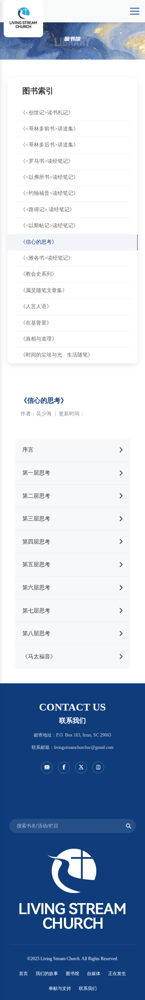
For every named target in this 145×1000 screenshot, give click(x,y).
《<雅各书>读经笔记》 (46, 258)
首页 (23, 973)
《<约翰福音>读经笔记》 (49, 193)
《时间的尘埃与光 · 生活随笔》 (56, 355)
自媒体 (93, 973)
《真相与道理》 (38, 339)
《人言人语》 (36, 306)
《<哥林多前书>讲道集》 (49, 129)
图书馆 (72, 973)
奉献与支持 (60, 988)
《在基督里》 (36, 323)
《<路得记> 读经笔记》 (47, 209)
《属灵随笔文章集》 (43, 290)
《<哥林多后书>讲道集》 (49, 145)
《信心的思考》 (38, 242)
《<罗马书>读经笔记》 (46, 161)
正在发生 (117, 973)
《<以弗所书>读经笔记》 (49, 177)
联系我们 (88, 988)
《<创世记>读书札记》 (46, 112)
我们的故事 (47, 973)
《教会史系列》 (38, 274)
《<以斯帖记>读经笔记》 (49, 225)
